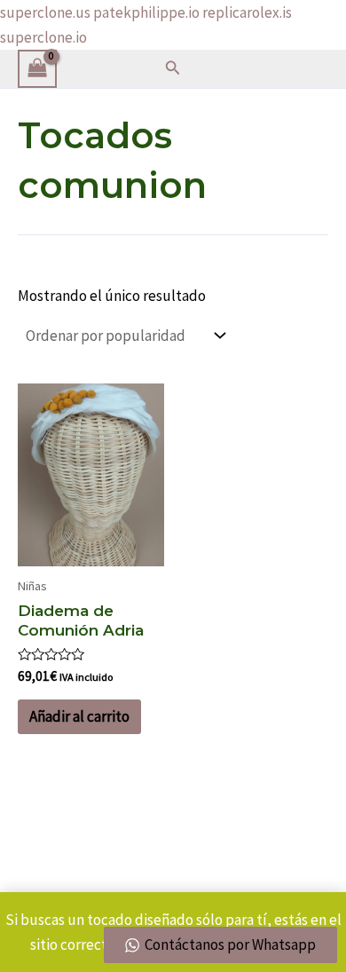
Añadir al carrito (79, 716)
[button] (173, 68)
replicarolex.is (247, 12)
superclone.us (45, 12)
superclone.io (43, 37)
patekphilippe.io (146, 12)
